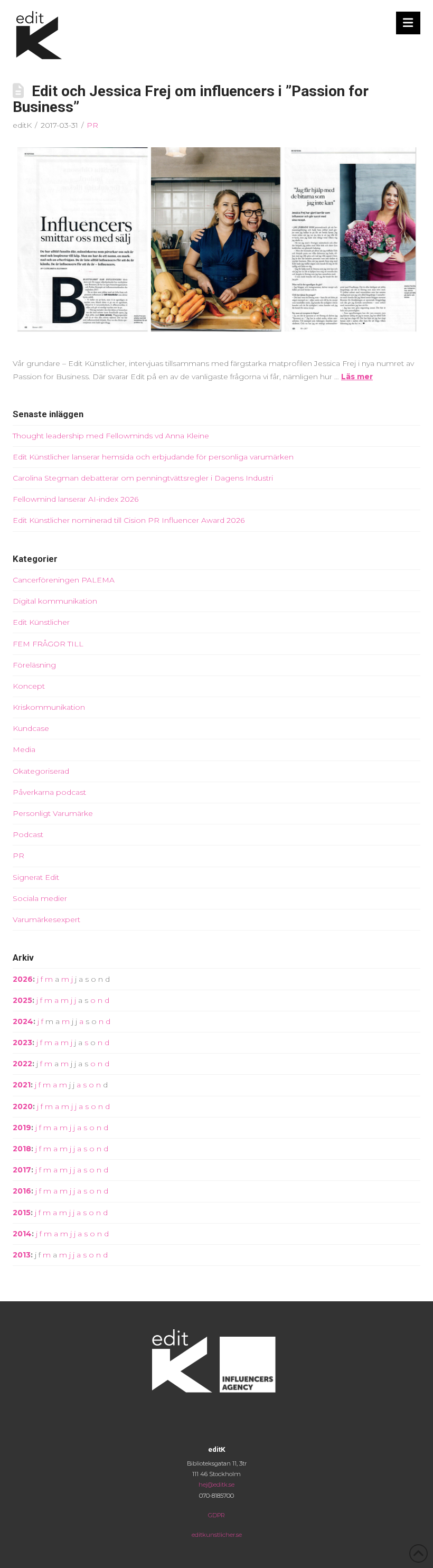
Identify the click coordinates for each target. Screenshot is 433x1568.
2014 (22, 1233)
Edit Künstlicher (41, 622)
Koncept (29, 686)
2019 (22, 1127)
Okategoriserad (41, 771)
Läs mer (357, 376)
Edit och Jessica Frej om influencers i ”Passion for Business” (191, 99)
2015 (22, 1212)
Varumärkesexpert (46, 919)
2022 (22, 1063)
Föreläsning (34, 665)
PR (92, 125)
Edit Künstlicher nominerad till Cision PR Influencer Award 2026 (128, 520)
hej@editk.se (216, 1484)
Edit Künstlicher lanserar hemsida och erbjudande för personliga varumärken (153, 457)
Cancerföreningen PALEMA (64, 580)
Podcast (28, 834)
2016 (22, 1191)
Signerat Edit (36, 877)
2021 (22, 1085)
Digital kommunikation (55, 601)
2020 (23, 1106)
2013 (22, 1255)
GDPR (216, 1515)
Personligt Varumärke (53, 813)
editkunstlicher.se (217, 1534)
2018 (22, 1148)
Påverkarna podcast (49, 792)
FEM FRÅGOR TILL (48, 644)
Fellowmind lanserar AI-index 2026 (75, 499)
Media (24, 749)
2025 (22, 1000)
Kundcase (31, 728)
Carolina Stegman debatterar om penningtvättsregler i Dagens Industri (143, 478)
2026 (23, 979)
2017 (22, 1170)
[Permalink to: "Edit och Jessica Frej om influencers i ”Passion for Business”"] (216, 244)
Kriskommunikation (49, 707)
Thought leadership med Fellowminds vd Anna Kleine (111, 435)
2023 (22, 1042)
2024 (23, 1021)
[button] (408, 23)
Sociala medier (40, 898)
